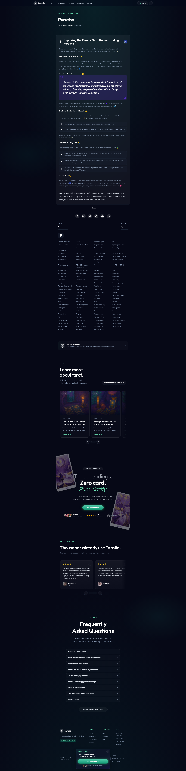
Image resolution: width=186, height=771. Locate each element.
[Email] (109, 216)
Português (115, 758)
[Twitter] (90, 216)
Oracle (91, 743)
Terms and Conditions (119, 734)
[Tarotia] (39, 3)
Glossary (105, 736)
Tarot (91, 733)
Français (117, 761)
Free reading (94, 507)
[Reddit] (102, 216)
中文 (112, 761)
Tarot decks (92, 739)
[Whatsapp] (84, 216)
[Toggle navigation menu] (151, 3)
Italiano (122, 758)
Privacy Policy (120, 738)
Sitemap (118, 744)
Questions (92, 736)
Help (103, 739)
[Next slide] (98, 442)
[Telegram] (96, 216)
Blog (103, 733)
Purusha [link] (78, 25)
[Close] (107, 751)
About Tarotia (120, 741)
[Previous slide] (88, 442)
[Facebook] (77, 216)
